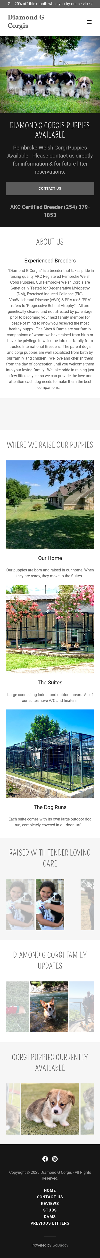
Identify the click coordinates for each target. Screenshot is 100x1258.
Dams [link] (50, 1216)
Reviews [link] (50, 1203)
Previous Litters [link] (50, 1223)
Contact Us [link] (50, 1197)
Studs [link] (50, 1210)
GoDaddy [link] (60, 1245)
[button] (89, 22)
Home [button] (50, 1190)
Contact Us (50, 188)
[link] (37, 26)
